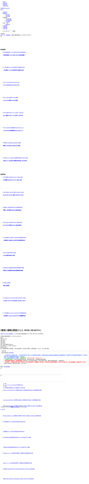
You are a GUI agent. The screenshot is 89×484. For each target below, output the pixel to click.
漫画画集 (8, 35)
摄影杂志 (5, 3)
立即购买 (11, 352)
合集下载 (5, 28)
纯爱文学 (5, 4)
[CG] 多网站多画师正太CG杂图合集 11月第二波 (14, 387)
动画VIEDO (6, 5)
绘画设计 (5, 12)
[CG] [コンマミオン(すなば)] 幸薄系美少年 (13, 385)
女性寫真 (8, 16)
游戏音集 (5, 27)
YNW (25, 406)
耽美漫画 (8, 366)
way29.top (3, 409)
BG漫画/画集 (9, 20)
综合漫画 (8, 21)
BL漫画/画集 (9, 18)
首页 (2, 9)
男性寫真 (8, 14)
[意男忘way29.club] (5, 8)
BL (4, 35)
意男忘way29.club (4, 333)
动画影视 (5, 25)
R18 (4, 366)
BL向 (4, 1)
